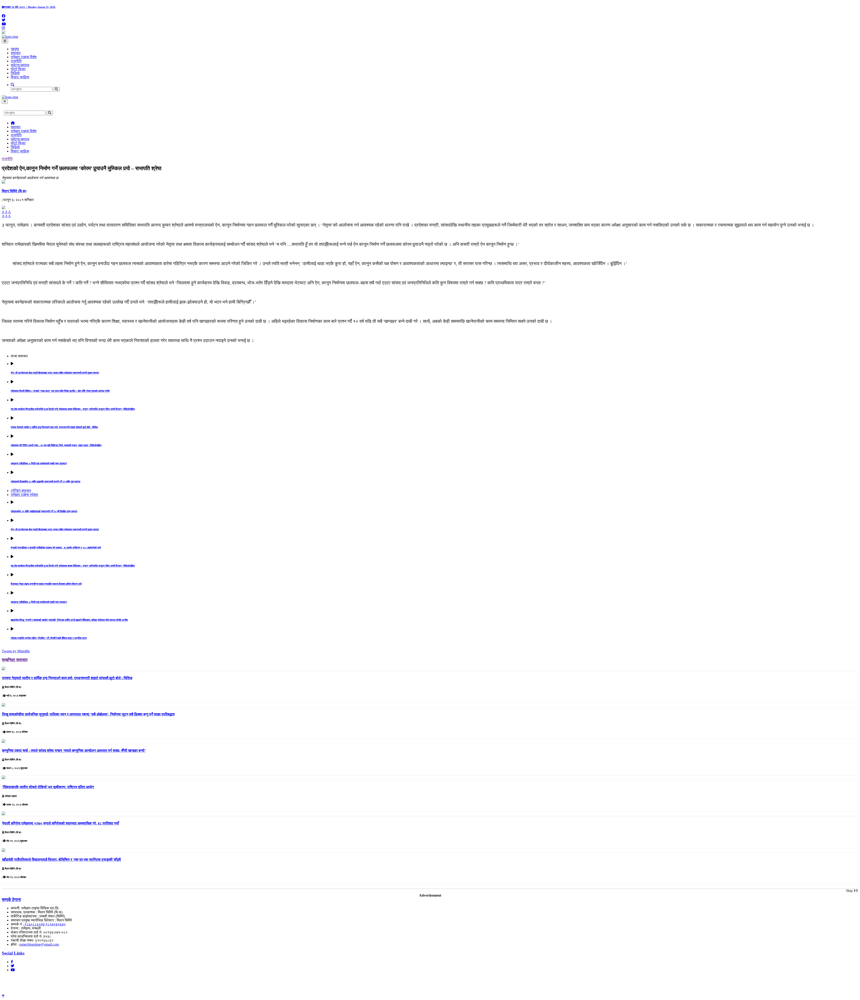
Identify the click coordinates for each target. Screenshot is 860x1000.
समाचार (16, 53)
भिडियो (15, 73)
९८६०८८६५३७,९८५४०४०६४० (45, 924)
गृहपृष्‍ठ (15, 49)
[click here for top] (3, 996)
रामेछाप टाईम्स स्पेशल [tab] (24, 495)
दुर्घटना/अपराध (20, 65)
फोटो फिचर (18, 69)
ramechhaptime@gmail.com (39, 944)
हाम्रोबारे (9, 978)
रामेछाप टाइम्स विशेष (24, 57)
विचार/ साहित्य (20, 77)
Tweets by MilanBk (16, 651)
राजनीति (16, 61)
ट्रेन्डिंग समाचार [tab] (21, 491)
